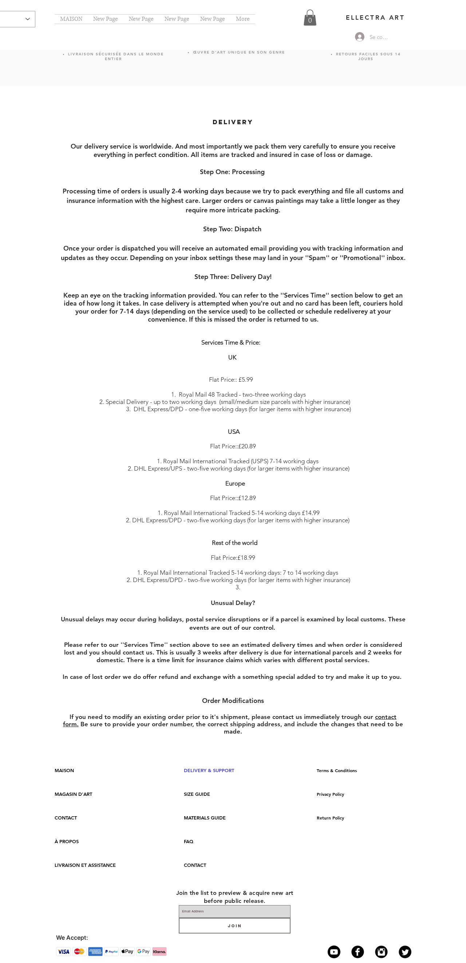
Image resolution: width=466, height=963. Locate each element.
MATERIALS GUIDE (205, 818)
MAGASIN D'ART (73, 794)
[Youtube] (334, 952)
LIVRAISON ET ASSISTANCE (85, 865)
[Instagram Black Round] (381, 952)
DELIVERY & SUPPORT (209, 770)
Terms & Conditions (337, 770)
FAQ (188, 841)
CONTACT (66, 818)
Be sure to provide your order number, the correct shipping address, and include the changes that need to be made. (241, 727)
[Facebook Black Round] (357, 952)
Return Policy (330, 818)
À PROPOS (67, 841)
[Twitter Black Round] (405, 952)
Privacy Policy (330, 794)
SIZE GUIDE (197, 794)
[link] (310, 17)
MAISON (64, 770)
